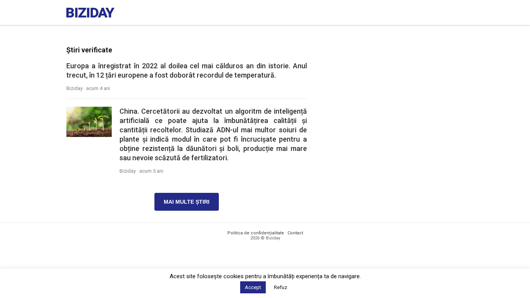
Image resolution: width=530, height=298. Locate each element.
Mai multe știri (187, 202)
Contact (295, 233)
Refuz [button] (280, 287)
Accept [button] (253, 287)
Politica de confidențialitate (255, 233)
